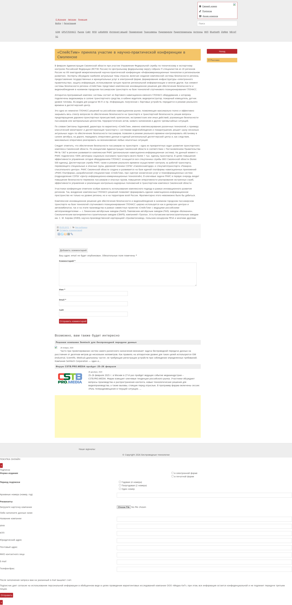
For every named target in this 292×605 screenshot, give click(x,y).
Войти (58, 23)
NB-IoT (232, 31)
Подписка (207, 11)
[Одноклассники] (65, 234)
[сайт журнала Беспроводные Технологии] (161, 449)
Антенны (198, 31)
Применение (136, 31)
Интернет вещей (118, 31)
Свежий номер (209, 6)
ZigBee (224, 31)
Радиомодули (165, 31)
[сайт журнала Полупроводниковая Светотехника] (185, 449)
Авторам (72, 19)
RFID (94, 31)
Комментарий (67, 261)
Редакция (82, 19)
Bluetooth (215, 31)
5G (56, 36)
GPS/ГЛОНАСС (69, 31)
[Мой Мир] (68, 234)
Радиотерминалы (183, 31)
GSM (57, 31)
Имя (62, 289)
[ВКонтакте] (59, 234)
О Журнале (61, 19)
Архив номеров (210, 16)
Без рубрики (81, 227)
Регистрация (70, 23)
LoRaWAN (103, 31)
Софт (88, 31)
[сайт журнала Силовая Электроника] (106, 449)
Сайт (61, 310)
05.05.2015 (64, 227)
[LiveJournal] (71, 234)
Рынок (81, 31)
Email (62, 299)
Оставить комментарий (70, 230)
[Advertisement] (128, 416)
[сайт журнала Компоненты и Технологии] (143, 449)
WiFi (206, 31)
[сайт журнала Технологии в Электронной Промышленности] (125, 449)
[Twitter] (62, 234)
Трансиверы (150, 31)
